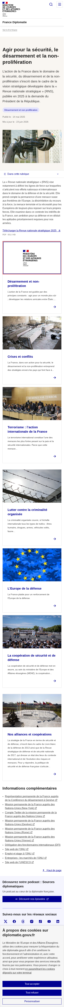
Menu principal (60, 4)
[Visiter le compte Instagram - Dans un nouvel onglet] (32, 921)
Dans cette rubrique (18, 174)
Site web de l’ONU (15, 849)
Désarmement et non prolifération (20, 110)
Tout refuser (32, 992)
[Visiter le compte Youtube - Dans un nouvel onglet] (49, 921)
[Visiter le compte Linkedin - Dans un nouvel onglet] (58, 921)
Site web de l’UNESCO (18, 862)
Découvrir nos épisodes (32, 899)
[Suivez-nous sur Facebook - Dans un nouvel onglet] (14, 921)
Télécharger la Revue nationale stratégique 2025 (29, 230)
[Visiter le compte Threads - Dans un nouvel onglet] (23, 921)
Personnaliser (32, 1001)
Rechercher (51, 4)
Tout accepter (32, 984)
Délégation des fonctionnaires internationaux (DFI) (32, 845)
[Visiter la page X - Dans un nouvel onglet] (5, 921)
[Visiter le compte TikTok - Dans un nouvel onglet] (40, 921)
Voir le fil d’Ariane (9, 30)
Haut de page (54, 870)
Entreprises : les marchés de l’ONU (24, 858)
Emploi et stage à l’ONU (18, 853)
